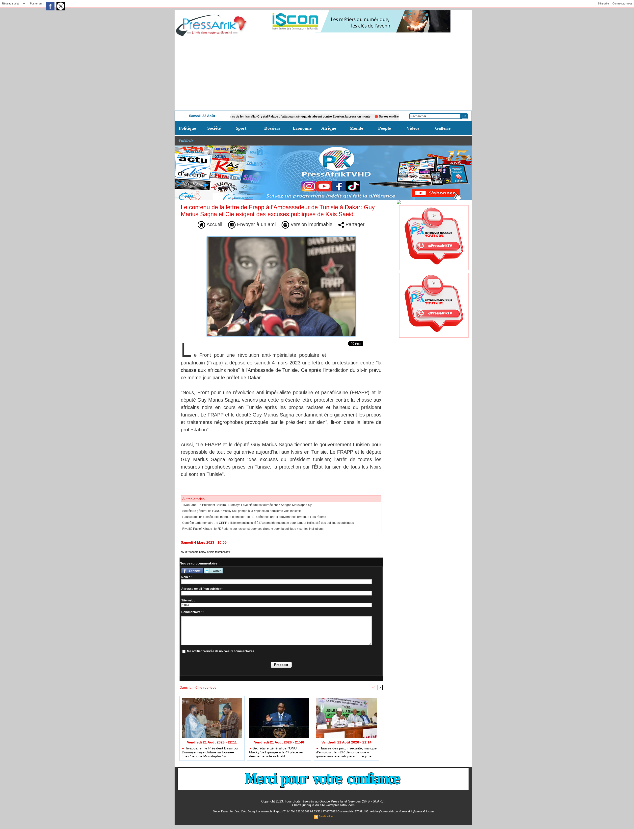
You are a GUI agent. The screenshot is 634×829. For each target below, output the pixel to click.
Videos (413, 128)
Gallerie (442, 128)
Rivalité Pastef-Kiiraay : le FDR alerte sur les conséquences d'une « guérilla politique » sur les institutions (252, 529)
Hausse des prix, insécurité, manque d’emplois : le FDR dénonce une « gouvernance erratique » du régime (254, 517)
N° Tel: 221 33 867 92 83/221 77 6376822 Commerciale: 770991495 (328, 811)
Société (214, 128)
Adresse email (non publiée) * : (202, 589)
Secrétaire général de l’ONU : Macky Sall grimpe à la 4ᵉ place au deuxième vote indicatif (241, 511)
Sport (241, 128)
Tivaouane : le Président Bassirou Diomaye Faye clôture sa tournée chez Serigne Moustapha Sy (247, 505)
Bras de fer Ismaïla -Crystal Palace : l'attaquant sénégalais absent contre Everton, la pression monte (268, 116)
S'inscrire (603, 3)
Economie (302, 128)
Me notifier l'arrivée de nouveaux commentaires (220, 651)
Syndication (326, 816)
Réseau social (10, 3)
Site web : (188, 600)
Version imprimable (310, 224)
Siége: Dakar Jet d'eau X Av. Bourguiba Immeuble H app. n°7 (249, 811)
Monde (356, 128)
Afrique (328, 128)
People (384, 128)
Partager (354, 224)
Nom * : (186, 577)
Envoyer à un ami (256, 224)
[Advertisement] (323, 73)
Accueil (213, 224)
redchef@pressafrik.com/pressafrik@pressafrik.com (402, 811)
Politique (187, 128)
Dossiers (272, 128)
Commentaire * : (192, 612)
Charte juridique (303, 805)
